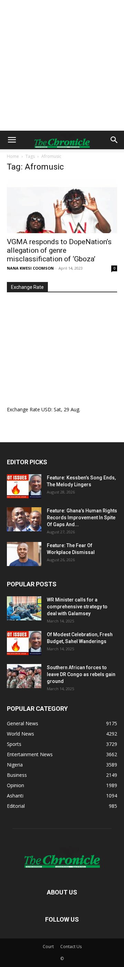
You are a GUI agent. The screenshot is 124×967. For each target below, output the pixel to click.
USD (46, 409)
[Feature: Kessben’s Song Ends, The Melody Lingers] (24, 486)
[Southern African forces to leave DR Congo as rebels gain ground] (24, 676)
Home (13, 156)
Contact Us (71, 946)
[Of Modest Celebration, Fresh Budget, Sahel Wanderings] (24, 643)
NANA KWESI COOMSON (30, 268)
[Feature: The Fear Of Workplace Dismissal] (24, 554)
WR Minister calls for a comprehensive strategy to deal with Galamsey (77, 606)
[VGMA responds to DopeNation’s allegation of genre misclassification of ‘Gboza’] (62, 206)
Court (48, 946)
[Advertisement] (62, 65)
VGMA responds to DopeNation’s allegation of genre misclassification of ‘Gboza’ (59, 250)
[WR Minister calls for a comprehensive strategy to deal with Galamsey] (24, 608)
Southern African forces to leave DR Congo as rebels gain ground (81, 674)
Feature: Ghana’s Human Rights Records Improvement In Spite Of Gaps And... (82, 517)
